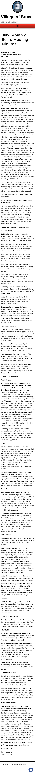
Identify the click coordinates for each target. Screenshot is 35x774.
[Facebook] (30, 770)
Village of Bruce (17, 16)
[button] (17, 25)
